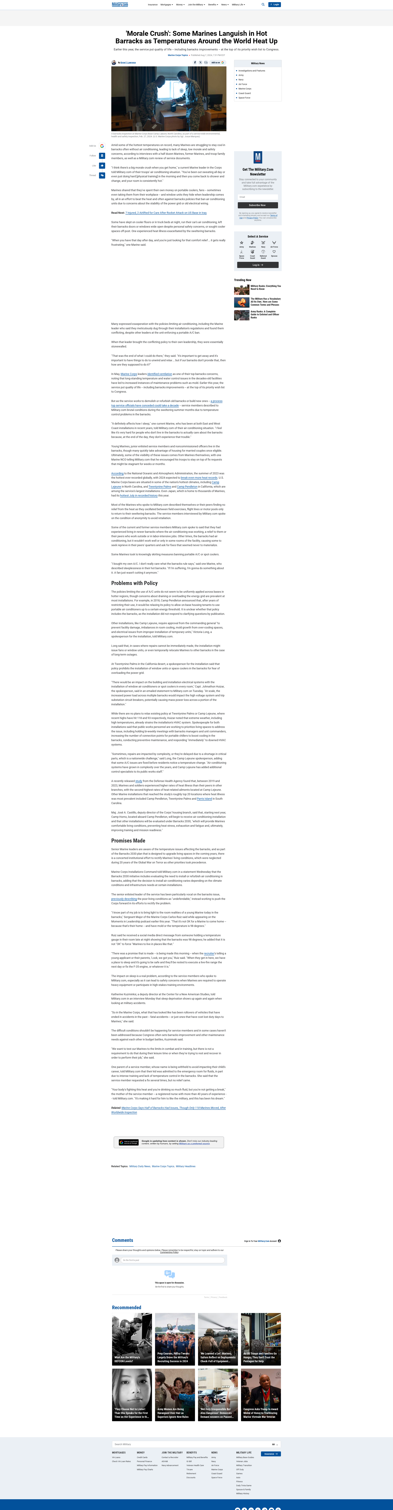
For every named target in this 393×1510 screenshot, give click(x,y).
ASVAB (165, 1461)
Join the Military (195, 5)
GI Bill (189, 1461)
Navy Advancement (170, 1465)
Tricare (190, 1469)
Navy (213, 1461)
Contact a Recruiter (170, 1457)
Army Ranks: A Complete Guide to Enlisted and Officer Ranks (265, 314)
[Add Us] (102, 146)
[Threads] (102, 175)
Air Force (215, 1465)
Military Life (237, 5)
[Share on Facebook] (195, 62)
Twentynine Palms (160, 486)
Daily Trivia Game (243, 1485)
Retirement (191, 1473)
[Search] (263, 4)
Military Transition (244, 1465)
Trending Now (242, 280)
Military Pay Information (147, 1465)
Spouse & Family (243, 1489)
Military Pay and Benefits (197, 1457)
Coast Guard (216, 1473)
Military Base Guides (245, 1457)
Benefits (212, 5)
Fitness (239, 1481)
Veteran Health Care (195, 1465)
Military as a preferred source (194, 1143)
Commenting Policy (169, 1252)
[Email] (206, 62)
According (117, 473)
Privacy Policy (252, 218)
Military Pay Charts (145, 1469)
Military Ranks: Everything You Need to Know (266, 287)
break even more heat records (199, 477)
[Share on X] (200, 62)
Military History (242, 1493)
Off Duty (240, 1469)
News (224, 5)
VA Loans (116, 1457)
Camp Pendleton (187, 486)
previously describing (124, 898)
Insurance (153, 5)
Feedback (223, 1297)
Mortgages (166, 5)
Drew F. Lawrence (128, 62)
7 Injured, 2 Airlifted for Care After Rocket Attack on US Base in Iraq (165, 212)
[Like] (102, 166)
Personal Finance (144, 1461)
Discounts (191, 1477)
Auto (238, 1477)
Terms (206, 1297)
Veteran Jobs (242, 1461)
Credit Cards (142, 1457)
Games (239, 1473)
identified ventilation (159, 374)
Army (213, 1457)
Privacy (214, 1297)
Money (179, 5)
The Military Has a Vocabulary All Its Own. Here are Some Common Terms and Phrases (266, 301)
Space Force (216, 1477)
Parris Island (204, 798)
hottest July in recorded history (139, 495)
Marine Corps (129, 374)
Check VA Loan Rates (121, 1461)
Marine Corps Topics (178, 55)
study (138, 781)
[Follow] (102, 156)
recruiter (209, 953)
